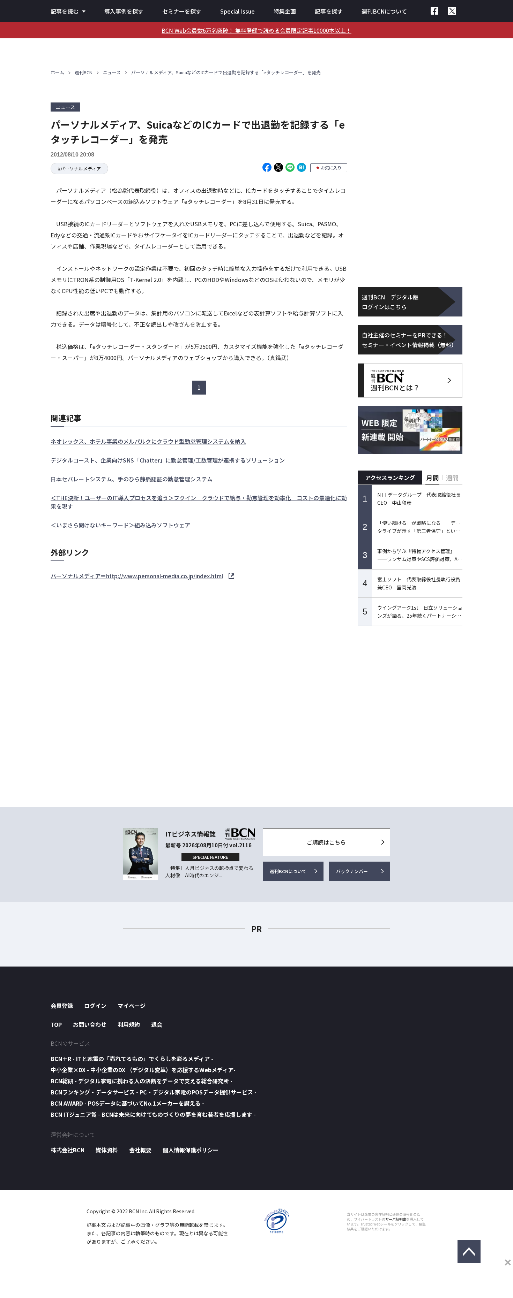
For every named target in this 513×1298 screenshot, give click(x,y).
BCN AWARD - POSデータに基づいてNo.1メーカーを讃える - (127, 1103)
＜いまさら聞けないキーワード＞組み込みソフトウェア (120, 525)
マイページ (132, 1005)
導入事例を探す (123, 11)
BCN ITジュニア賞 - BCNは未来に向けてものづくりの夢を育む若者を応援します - (153, 1114)
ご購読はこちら (326, 842)
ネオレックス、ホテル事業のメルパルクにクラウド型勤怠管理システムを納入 (148, 441)
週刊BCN (83, 72)
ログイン (95, 1005)
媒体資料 (107, 1150)
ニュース (112, 72)
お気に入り (331, 167)
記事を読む (65, 11)
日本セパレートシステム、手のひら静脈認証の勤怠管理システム (132, 479)
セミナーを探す (181, 11)
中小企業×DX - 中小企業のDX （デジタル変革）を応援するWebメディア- (143, 1070)
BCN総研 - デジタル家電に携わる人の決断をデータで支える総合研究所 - (141, 1081)
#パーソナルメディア (79, 168)
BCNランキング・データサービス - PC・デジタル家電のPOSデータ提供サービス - (153, 1092)
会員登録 (62, 1005)
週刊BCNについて (384, 11)
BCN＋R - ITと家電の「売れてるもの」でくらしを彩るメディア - (132, 1058)
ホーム (57, 72)
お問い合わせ (89, 1024)
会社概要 (140, 1150)
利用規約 (129, 1024)
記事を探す (329, 11)
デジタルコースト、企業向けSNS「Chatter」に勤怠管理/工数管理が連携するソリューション (168, 460)
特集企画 (285, 11)
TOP (56, 1024)
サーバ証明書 (395, 1219)
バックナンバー (352, 871)
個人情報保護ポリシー (190, 1150)
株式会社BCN (67, 1150)
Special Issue (237, 11)
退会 (156, 1024)
